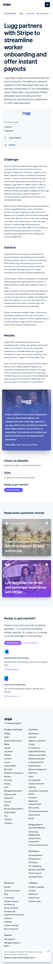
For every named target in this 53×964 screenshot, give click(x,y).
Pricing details (11, 669)
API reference (10, 696)
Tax (5, 816)
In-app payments (36, 762)
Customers (10, 13)
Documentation (35, 855)
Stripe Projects (35, 873)
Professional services (38, 811)
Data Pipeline (10, 765)
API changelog (35, 866)
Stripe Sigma (9, 812)
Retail (31, 818)
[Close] (48, 952)
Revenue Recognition (13, 808)
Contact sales (12, 490)
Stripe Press (34, 897)
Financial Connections (13, 773)
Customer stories (12, 890)
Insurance (33, 797)
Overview (30, 13)
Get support (9, 939)
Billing (6, 744)
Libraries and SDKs (37, 869)
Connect (8, 758)
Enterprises (34, 733)
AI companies (35, 780)
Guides (7, 887)
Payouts (7, 801)
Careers (32, 890)
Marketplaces (35, 765)
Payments (8, 798)
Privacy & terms (11, 908)
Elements (8, 769)
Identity (7, 776)
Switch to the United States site (19, 957)
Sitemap (8, 921)
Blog (6, 894)
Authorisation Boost (13, 740)
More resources (11, 929)
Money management (38, 769)
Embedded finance (37, 751)
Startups (32, 737)
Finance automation (37, 755)
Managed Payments (13, 790)
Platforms (33, 773)
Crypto (7, 762)
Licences (8, 918)
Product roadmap (36, 887)
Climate (7, 755)
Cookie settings (11, 925)
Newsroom (33, 894)
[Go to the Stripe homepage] (7, 719)
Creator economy (36, 783)
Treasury (8, 823)
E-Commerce (34, 748)
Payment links (10, 794)
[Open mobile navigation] (47, 4)
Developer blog (35, 876)
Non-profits (34, 807)
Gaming (32, 787)
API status (33, 862)
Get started (12, 642)
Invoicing (8, 780)
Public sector (34, 815)
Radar (6, 805)
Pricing (7, 733)
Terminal (8, 819)
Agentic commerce (37, 740)
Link (6, 787)
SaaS (31, 776)
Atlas (6, 737)
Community (9, 897)
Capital (7, 748)
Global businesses (37, 758)
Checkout (8, 751)
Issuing (7, 783)
